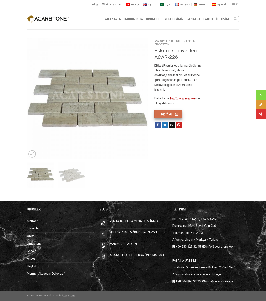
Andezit (32, 258)
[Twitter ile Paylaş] (165, 125)
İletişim (222, 19)
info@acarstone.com (220, 247)
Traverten (33, 228)
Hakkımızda (133, 19)
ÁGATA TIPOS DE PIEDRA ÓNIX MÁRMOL (137, 255)
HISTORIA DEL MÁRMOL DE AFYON (133, 232)
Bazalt (31, 251)
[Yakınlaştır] (32, 153)
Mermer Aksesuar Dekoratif (46, 273)
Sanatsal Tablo (200, 19)
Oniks (30, 236)
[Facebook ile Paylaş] (158, 125)
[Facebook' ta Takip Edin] (230, 4)
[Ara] (235, 19)
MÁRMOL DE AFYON (123, 244)
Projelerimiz (173, 19)
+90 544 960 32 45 (188, 281)
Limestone (34, 243)
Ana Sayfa (113, 19)
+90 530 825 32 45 (188, 247)
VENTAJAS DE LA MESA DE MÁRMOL (134, 221)
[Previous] (34, 98)
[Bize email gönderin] (237, 4)
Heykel (31, 266)
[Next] (140, 98)
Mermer (32, 221)
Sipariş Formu (114, 4)
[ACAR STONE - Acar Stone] (48, 19)
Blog (95, 4)
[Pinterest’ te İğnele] (179, 125)
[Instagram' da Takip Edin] (233, 4)
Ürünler (153, 19)
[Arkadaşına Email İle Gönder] (172, 125)
